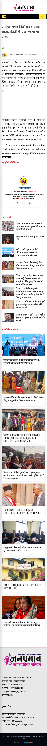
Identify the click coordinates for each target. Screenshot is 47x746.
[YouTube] (29, 203)
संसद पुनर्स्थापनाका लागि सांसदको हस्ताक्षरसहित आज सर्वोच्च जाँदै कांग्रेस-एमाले (30, 305)
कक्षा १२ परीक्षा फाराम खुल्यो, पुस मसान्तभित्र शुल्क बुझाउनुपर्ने (22, 586)
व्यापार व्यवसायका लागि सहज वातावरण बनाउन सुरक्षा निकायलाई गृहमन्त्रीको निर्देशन (30, 226)
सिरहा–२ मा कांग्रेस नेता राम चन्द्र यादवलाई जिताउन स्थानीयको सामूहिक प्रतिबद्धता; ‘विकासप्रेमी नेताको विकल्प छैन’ (30, 280)
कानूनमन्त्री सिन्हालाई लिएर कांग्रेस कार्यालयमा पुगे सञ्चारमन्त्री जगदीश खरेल (22, 549)
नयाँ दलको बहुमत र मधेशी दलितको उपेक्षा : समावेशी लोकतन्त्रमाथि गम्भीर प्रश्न (27, 252)
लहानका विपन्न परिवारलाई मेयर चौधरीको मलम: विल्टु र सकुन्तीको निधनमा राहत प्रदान (30, 265)
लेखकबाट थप (32, 191)
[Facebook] (17, 203)
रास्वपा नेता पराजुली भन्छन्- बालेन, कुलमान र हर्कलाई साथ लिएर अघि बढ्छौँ (30, 318)
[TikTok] (23, 203)
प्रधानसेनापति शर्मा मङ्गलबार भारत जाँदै (30, 238)
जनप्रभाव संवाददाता (16, 54)
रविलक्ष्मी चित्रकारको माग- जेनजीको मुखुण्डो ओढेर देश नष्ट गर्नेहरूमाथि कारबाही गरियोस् (21, 623)
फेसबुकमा (21, 198)
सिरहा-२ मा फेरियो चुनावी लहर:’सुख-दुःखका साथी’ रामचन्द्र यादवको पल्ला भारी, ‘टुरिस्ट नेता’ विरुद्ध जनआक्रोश (30, 293)
